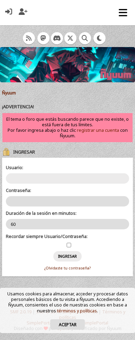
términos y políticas (77, 311)
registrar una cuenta (98, 130)
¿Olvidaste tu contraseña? (67, 268)
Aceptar (67, 324)
